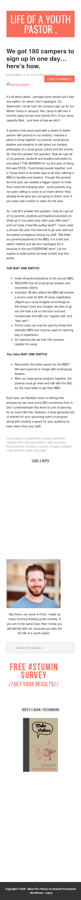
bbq (50, 442)
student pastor (37, 446)
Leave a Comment (59, 79)
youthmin (39, 450)
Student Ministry (53, 438)
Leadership (32, 438)
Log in (48, 893)
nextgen (60, 442)
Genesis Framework (64, 889)
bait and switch (35, 442)
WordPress (36, 893)
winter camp (23, 450)
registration (15, 446)
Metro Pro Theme (38, 889)
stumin (54, 446)
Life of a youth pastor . (40, 24)
